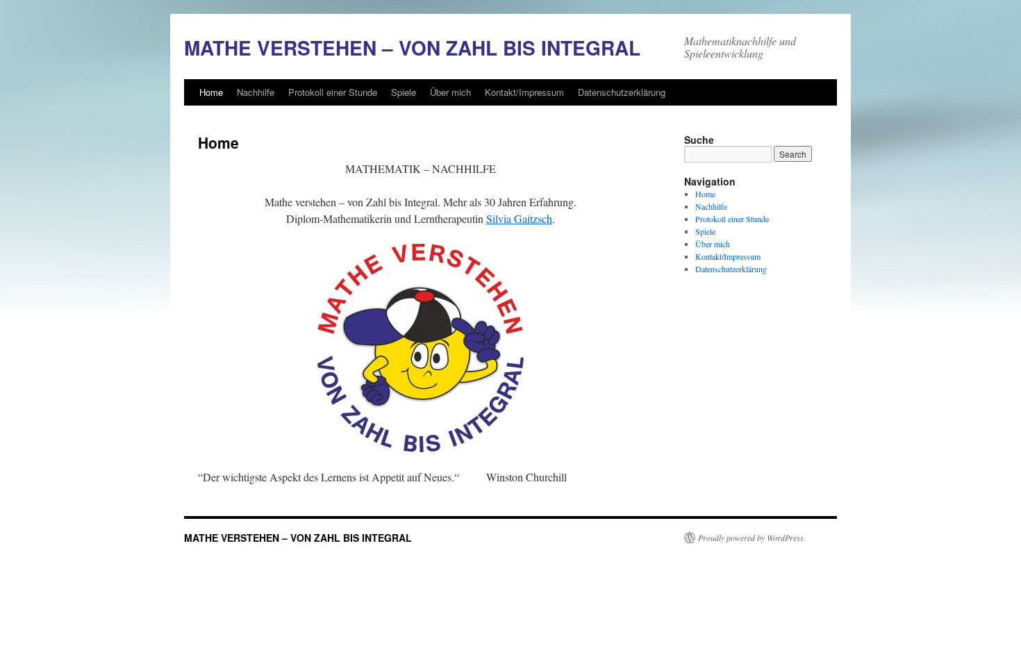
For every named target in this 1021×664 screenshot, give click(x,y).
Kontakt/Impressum (524, 92)
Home (211, 92)
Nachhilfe (255, 92)
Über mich (450, 92)
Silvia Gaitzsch (519, 218)
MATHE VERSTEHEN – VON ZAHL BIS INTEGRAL (412, 47)
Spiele (403, 92)
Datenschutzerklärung (621, 92)
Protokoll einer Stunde (332, 92)
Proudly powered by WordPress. (752, 537)
